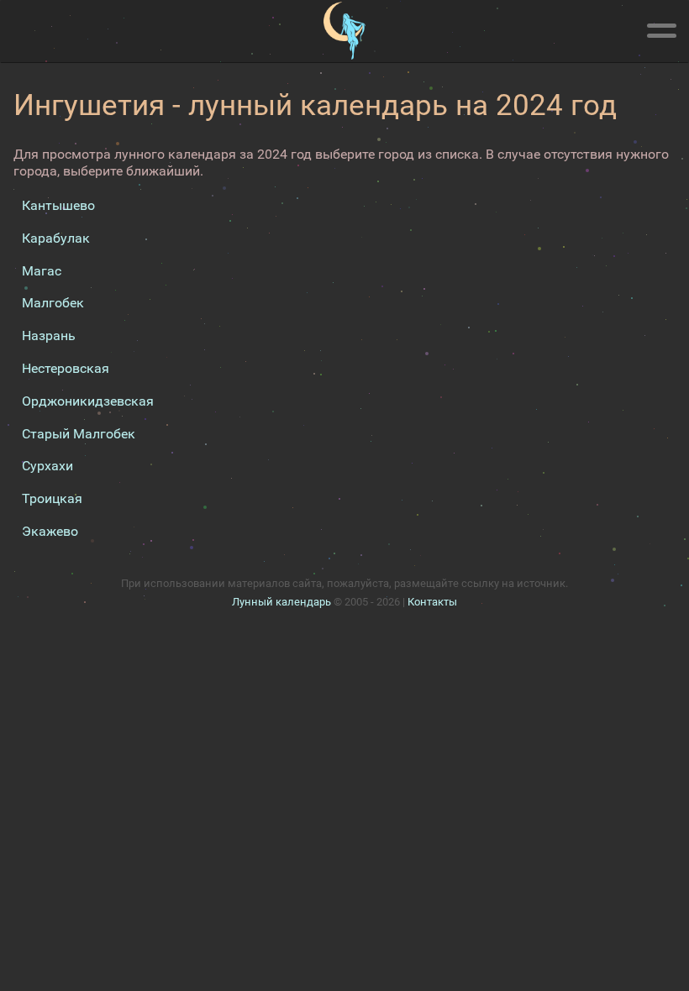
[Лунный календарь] (344, 31)
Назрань (49, 335)
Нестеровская (65, 368)
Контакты (432, 601)
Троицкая (52, 498)
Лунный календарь (281, 601)
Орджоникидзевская (88, 401)
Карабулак (56, 238)
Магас (41, 271)
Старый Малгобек (78, 434)
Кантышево (58, 205)
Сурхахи (47, 466)
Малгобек (53, 303)
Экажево (50, 531)
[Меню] (661, 27)
